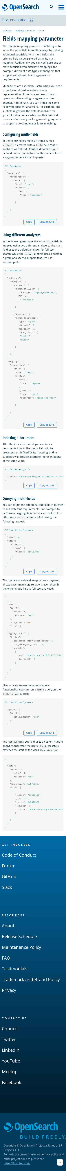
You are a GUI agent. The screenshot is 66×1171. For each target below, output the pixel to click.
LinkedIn (10, 1050)
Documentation (15, 19)
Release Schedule (19, 936)
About (8, 925)
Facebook (11, 1082)
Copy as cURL (46, 221)
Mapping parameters (25, 30)
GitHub (9, 876)
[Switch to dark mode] (51, 6)
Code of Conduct (19, 855)
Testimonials (14, 969)
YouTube (11, 1061)
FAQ (6, 958)
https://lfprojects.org (17, 1163)
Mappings (7, 30)
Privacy (9, 990)
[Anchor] (40, 134)
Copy (29, 221)
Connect (10, 1028)
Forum (8, 866)
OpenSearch (21, 8)
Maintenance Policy (21, 947)
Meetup (10, 1071)
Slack (7, 887)
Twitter (9, 1039)
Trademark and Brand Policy (31, 979)
